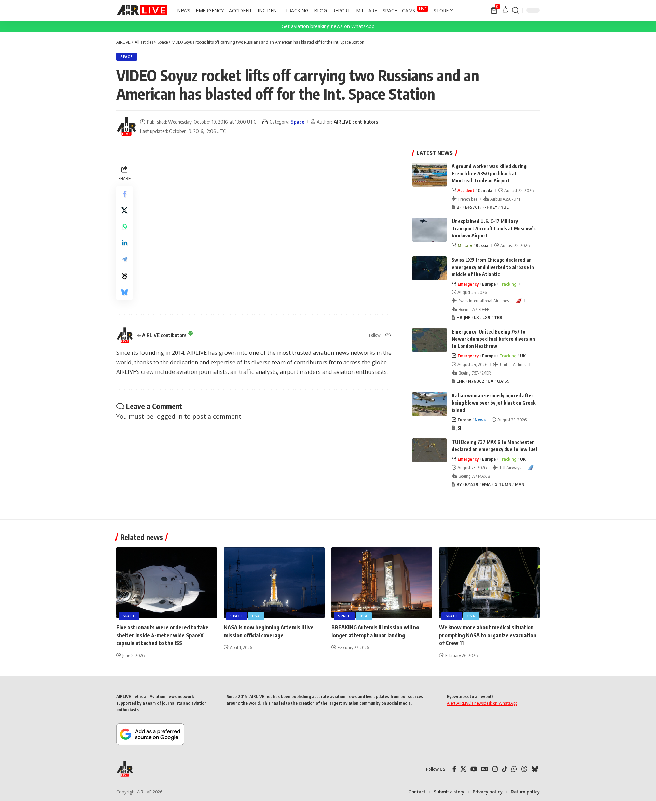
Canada (485, 190)
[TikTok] (504, 769)
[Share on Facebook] (124, 194)
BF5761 (472, 207)
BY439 (471, 484)
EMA (486, 484)
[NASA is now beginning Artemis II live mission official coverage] (274, 582)
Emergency (468, 284)
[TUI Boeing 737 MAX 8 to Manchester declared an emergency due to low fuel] (429, 450)
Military (464, 245)
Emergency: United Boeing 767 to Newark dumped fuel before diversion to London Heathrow (493, 339)
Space (126, 57)
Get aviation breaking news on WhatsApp (328, 26)
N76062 (476, 381)
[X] (463, 769)
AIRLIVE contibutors (356, 122)
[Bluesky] (535, 769)
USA (256, 616)
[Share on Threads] (124, 276)
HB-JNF (463, 317)
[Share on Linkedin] (124, 243)
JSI (458, 428)
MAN (519, 484)
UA (490, 381)
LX (476, 317)
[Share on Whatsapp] (124, 226)
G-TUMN (502, 484)
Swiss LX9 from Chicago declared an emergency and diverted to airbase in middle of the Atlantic (493, 267)
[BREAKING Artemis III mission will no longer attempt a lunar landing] (381, 582)
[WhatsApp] (514, 769)
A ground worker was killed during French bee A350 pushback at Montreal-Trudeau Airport (489, 173)
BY (459, 484)
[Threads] (524, 769)
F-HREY (489, 207)
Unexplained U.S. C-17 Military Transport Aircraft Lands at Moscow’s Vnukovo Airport (494, 228)
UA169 (503, 381)
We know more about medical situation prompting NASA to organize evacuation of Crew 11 (487, 635)
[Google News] (485, 769)
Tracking (507, 284)
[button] (515, 10)
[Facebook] (454, 769)
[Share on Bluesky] (124, 292)
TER (498, 317)
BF (459, 207)
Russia (482, 245)
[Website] (388, 335)
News (480, 419)
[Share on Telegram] (124, 259)
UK (523, 355)
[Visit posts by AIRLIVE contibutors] (126, 126)
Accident (465, 190)
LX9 (486, 317)
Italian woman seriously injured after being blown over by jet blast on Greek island (493, 403)
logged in (168, 416)
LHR (460, 381)
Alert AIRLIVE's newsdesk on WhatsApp (482, 703)
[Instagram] (495, 769)
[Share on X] (124, 210)
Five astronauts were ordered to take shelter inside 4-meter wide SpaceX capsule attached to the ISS (162, 635)
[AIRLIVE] (141, 10)
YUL (505, 207)
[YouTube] (474, 769)
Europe (489, 284)
